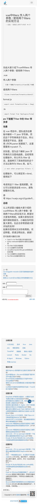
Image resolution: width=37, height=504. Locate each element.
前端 (24, 348)
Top (29, 401)
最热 (33, 299)
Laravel (9, 355)
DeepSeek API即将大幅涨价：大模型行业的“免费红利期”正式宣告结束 (20, 398)
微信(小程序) (28, 351)
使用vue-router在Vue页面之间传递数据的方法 (18, 278)
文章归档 (6, 490)
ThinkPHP (10, 351)
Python (27, 358)
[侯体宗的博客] (5, 2)
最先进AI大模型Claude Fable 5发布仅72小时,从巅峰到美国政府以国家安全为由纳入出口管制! (20, 411)
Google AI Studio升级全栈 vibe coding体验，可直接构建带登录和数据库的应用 (20, 439)
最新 (30, 299)
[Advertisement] (18, 44)
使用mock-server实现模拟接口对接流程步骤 (20, 383)
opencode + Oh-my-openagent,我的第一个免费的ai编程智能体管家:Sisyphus (20, 435)
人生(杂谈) (10, 344)
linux (24, 344)
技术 (18, 344)
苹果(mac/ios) (11, 362)
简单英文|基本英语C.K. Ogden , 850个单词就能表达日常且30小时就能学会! (20, 406)
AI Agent (10, 358)
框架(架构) (16, 348)
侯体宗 (18, 495)
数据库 (19, 351)
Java (30, 344)
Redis (17, 355)
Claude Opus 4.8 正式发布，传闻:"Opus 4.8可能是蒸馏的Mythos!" (20, 416)
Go (30, 355)
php (8, 348)
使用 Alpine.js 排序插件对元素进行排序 (18, 370)
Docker (24, 355)
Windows (19, 358)
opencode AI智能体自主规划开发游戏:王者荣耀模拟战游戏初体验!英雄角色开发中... (20, 424)
